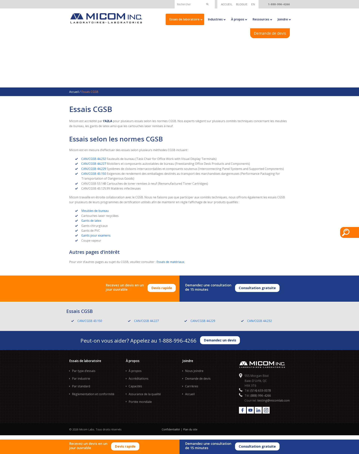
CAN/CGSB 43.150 (93, 174)
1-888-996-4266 (279, 4)
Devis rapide (161, 288)
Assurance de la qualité (145, 394)
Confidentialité (171, 429)
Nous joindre (194, 371)
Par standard (81, 386)
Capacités (135, 386)
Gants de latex (91, 221)
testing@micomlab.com (273, 400)
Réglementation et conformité (93, 394)
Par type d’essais (83, 371)
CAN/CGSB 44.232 (93, 159)
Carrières (191, 386)
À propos (135, 371)
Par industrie (81, 378)
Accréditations (138, 378)
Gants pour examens (96, 235)
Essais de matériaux (170, 262)
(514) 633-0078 (260, 390)
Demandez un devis (220, 340)
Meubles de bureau (95, 211)
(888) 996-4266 (260, 396)
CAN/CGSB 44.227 (93, 164)
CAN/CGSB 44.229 (93, 169)
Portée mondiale (140, 402)
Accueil (74, 92)
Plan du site (190, 429)
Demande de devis (270, 33)
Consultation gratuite (257, 288)
